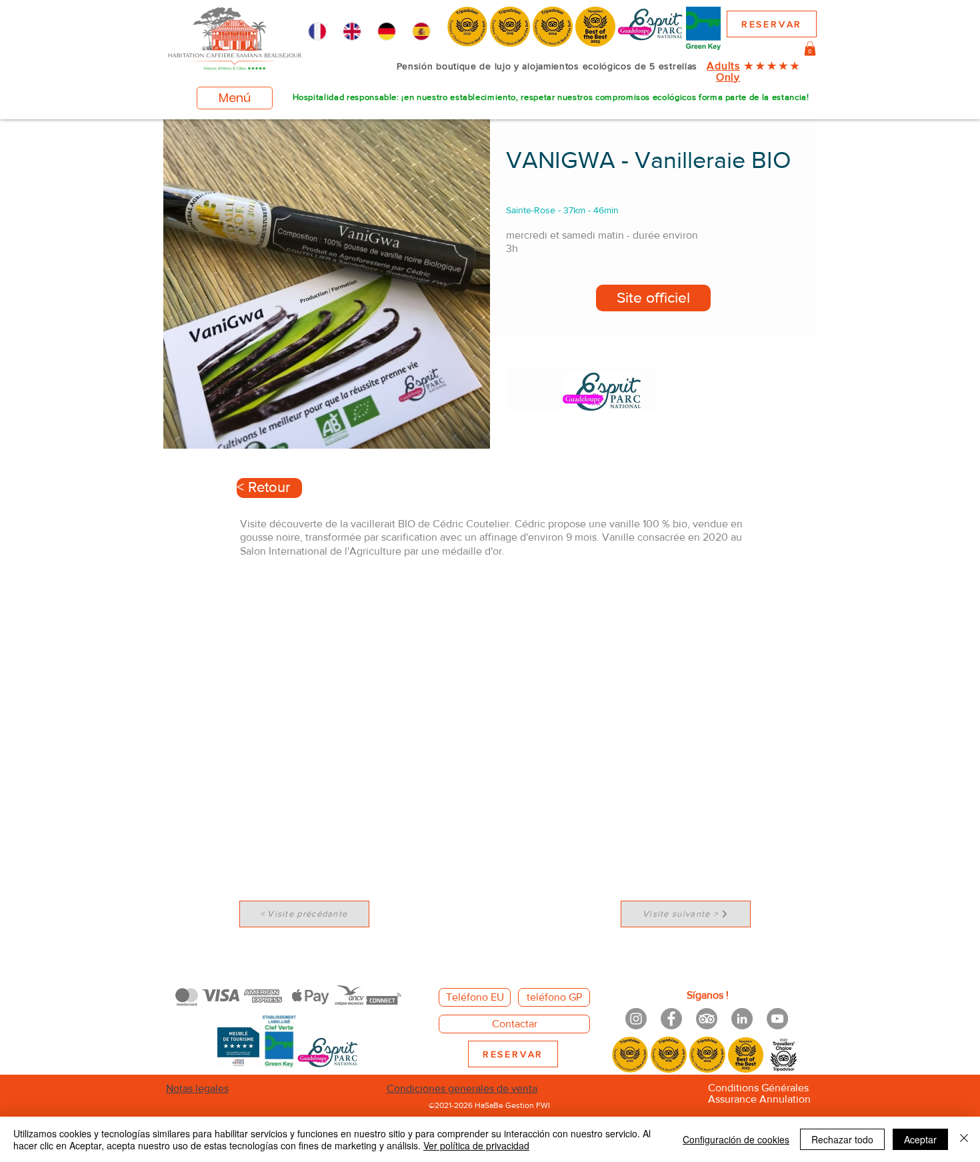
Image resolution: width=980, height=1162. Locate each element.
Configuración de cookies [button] (736, 1139)
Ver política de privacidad (476, 1145)
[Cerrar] (964, 1139)
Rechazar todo (842, 1139)
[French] (317, 31)
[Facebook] (671, 1018)
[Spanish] (421, 31)
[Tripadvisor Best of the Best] (706, 1018)
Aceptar (920, 1139)
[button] (810, 48)
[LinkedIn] (742, 1018)
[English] (351, 31)
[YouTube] (777, 1018)
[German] (386, 31)
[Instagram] (636, 1018)
